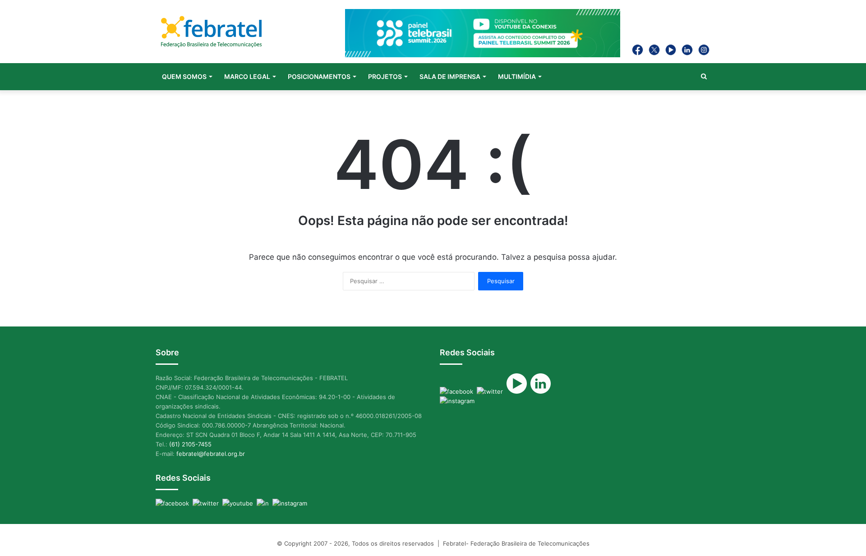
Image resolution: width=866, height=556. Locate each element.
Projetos (385, 76)
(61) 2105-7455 (190, 444)
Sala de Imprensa (449, 76)
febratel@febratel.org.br (210, 453)
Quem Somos (184, 76)
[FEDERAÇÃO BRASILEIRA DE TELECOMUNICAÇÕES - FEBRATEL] (211, 33)
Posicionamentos (319, 76)
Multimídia (517, 76)
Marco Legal (247, 76)
